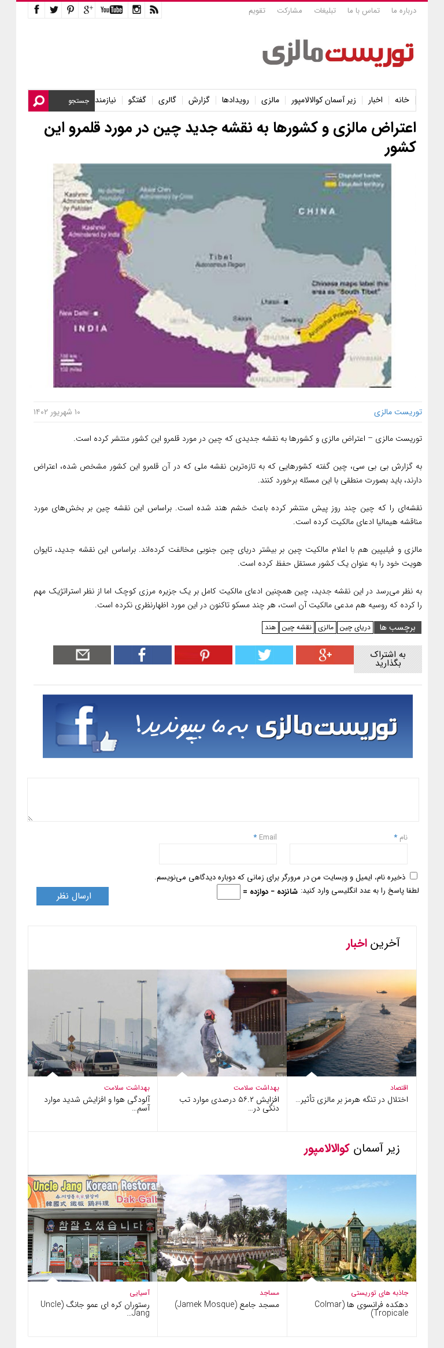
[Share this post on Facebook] (202, 662)
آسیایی (140, 1292)
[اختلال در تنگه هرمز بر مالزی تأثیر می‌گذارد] (343, 1074)
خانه (402, 100)
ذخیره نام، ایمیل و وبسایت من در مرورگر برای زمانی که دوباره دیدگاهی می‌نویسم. (279, 877)
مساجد (269, 1292)
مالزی (270, 100)
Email (268, 837)
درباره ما (403, 11)
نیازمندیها (101, 100)
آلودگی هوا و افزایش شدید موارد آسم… (97, 1104)
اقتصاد (399, 1087)
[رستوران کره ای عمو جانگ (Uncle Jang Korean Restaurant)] (84, 1279)
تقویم (257, 11)
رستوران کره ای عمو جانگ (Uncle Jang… (95, 1309)
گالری (167, 100)
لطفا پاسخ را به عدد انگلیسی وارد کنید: (360, 891)
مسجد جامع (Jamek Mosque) (227, 1304)
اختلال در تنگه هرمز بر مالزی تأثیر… (351, 1099)
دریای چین (355, 627)
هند (270, 627)
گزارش (199, 100)
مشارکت (289, 11)
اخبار (375, 100)
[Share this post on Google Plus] (323, 662)
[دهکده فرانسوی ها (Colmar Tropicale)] (343, 1279)
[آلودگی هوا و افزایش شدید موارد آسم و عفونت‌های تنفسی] (84, 1074)
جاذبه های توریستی (379, 1292)
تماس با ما (363, 11)
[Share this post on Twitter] (262, 662)
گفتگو (137, 100)
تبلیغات (325, 11)
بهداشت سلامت (127, 1087)
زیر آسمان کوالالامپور (323, 100)
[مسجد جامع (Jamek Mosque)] (214, 1279)
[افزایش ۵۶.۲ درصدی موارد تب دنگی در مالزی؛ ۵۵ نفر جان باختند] (214, 1074)
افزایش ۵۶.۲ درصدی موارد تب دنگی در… (229, 1104)
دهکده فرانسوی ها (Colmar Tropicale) (361, 1309)
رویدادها (235, 100)
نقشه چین (297, 627)
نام (402, 837)
